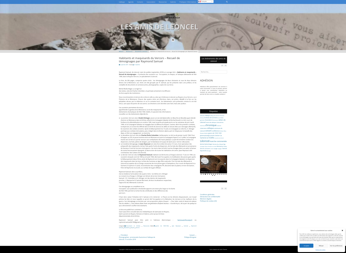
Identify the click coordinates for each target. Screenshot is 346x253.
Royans (133, 227)
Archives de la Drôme (211, 118)
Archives (202, 117)
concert (208, 131)
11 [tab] (221, 174)
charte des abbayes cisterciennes (214, 122)
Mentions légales (205, 199)
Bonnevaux (215, 120)
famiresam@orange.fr (185, 220)
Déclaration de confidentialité (210, 197)
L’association (151, 2)
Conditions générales (207, 194)
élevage (209, 151)
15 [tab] (214, 175)
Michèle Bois (216, 144)
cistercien (219, 125)
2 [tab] (203, 174)
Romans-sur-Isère (212, 146)
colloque (210, 128)
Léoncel (186, 226)
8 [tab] (215, 174)
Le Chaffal (210, 138)
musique (202, 146)
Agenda (130, 2)
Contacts (140, 2)
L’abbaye (122, 2)
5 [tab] (209, 174)
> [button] (224, 164)
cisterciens (203, 128)
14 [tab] (212, 175)
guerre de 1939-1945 (162, 226)
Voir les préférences (336, 246)
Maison (121, 51)
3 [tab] (205, 174)
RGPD (151, 249)
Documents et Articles (141, 51)
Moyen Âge (222, 144)
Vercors (138, 227)
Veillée (225, 146)
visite (212, 148)
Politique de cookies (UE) (208, 201)
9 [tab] (217, 174)
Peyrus (206, 146)
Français (204, 1)
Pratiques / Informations (187, 2)
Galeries (173, 2)
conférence (215, 131)
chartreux (202, 125)
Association (208, 120)
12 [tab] (223, 174)
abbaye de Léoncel (214, 115)
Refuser (321, 246)
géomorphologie (205, 135)
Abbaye (207, 115)
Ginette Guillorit (204, 133)
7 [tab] (213, 174)
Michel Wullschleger (206, 144)
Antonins (222, 115)
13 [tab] (226, 174)
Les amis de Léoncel (159, 27)
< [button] (202, 164)
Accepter (306, 246)
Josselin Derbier (215, 135)
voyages (220, 148)
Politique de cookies (320, 250)
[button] (342, 230)
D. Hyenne (137, 64)
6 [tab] (211, 174)
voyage (215, 148)
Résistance (127, 227)
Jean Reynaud (176, 226)
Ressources (163, 2)
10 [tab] (219, 174)
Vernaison (207, 148)
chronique (211, 125)
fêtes (225, 131)
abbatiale (202, 115)
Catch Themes (223, 249)
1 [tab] (201, 174)
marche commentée (218, 141)
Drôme (221, 131)
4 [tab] (207, 174)
